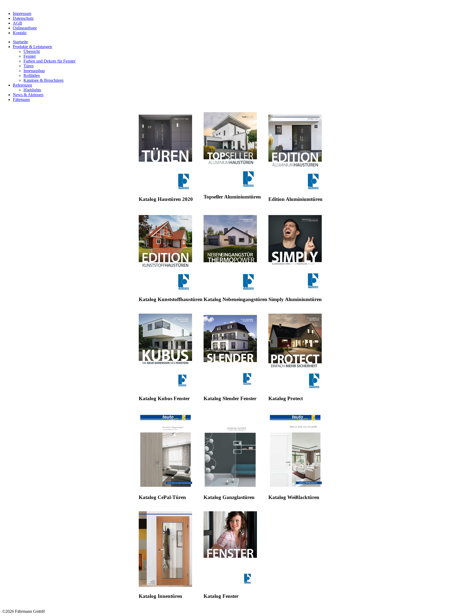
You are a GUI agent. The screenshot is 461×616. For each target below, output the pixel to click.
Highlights (32, 90)
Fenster (29, 56)
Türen (28, 66)
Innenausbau (34, 70)
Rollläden (31, 75)
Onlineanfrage (25, 28)
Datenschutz (23, 18)
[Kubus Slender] (230, 387)
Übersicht (31, 51)
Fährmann (21, 99)
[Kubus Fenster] (165, 387)
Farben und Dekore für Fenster (49, 61)
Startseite (20, 42)
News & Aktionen (28, 94)
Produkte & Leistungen (32, 46)
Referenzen (22, 85)
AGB (17, 23)
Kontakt (19, 32)
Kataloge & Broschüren (43, 80)
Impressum (22, 13)
